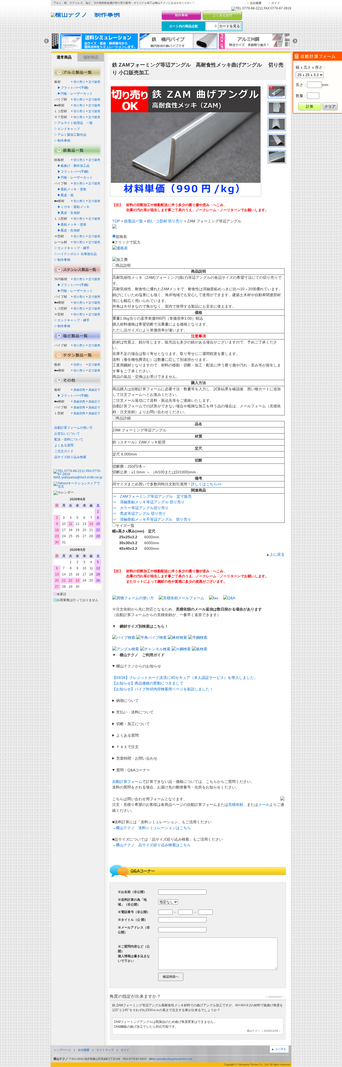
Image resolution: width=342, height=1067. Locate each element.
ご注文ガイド (63, 451)
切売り (77, 364)
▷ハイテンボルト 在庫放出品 (75, 254)
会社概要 (256, 3)
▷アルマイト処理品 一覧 (73, 123)
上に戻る (280, 1048)
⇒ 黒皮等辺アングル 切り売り (139, 513)
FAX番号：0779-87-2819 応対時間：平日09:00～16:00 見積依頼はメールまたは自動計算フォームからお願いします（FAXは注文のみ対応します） (188, 747)
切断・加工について (133, 724)
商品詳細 (123, 418)
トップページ (62, 1049)
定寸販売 (94, 81)
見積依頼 (235, 804)
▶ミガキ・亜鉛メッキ (72, 207)
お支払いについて (67, 433)
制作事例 (181, 15)
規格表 (121, 236)
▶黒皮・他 (63, 195)
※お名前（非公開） (132, 892)
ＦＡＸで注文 (127, 747)
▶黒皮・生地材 (67, 213)
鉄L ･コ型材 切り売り (165, 221)
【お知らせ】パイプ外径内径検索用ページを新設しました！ (162, 689)
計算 (309, 106)
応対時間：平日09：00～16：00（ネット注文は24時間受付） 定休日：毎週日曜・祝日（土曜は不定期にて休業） (155, 758)
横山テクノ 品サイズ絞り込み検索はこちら (153, 845)
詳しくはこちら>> (206, 484)
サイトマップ (105, 1049)
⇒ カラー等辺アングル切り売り (140, 508)
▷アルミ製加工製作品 (70, 135)
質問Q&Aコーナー (133, 770)
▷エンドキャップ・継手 (72, 248)
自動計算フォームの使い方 (73, 428)
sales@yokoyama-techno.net (174, 1058)
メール (263, 804)
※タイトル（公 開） (132, 920)
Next (295, 41)
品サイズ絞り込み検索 (70, 457)
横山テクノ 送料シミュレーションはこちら (153, 828)
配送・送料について (68, 439)
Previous (46, 41)
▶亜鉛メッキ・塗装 (70, 189)
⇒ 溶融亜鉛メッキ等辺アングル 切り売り (148, 502)
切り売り (79, 81)
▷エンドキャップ (67, 129)
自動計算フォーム (127, 781)
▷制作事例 (62, 140)
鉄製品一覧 (133, 221)
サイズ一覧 (125, 525)
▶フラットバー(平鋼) (71, 88)
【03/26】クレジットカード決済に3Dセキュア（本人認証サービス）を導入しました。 (185, 677)
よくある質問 (222, 15)
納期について (127, 700)
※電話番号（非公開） (134, 912)
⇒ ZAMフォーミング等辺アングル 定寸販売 (152, 496)
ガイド (275, 3)
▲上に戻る (275, 554)
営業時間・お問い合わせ (136, 758)
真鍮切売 (79, 389)
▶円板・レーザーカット (73, 93)
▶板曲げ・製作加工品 (72, 166)
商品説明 (123, 265)
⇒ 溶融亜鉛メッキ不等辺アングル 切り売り (151, 519)
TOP (116, 221)
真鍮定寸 (94, 389)
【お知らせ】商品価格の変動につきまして (147, 683)
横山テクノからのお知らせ (138, 666)
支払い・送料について (135, 712)
